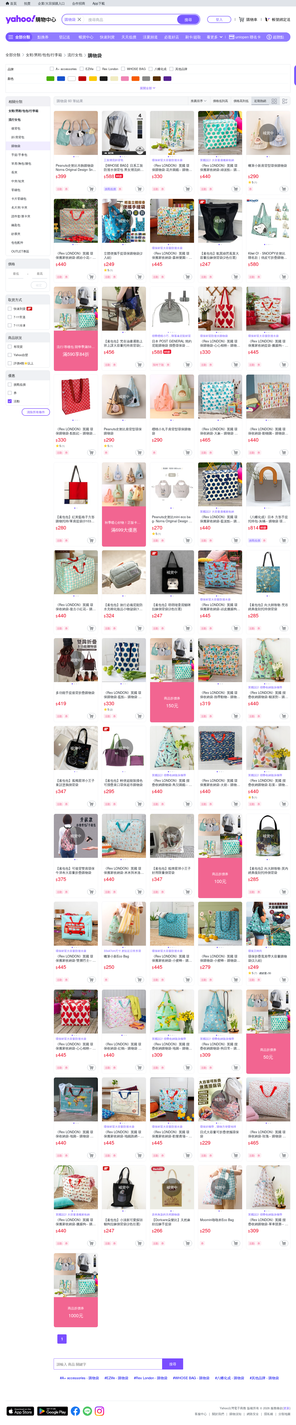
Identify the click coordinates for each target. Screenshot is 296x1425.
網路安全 (253, 1414)
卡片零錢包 (18, 198)
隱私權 (268, 1414)
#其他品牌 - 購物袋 (264, 1377)
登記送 (64, 37)
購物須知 (235, 1414)
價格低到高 (220, 100)
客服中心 (201, 1414)
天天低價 (128, 37)
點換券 (43, 37)
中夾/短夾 (17, 181)
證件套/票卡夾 (20, 216)
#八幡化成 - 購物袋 (229, 1377)
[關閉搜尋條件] (79, 19)
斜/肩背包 (17, 137)
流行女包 (15, 119)
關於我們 (218, 1414)
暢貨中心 (86, 37)
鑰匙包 (15, 225)
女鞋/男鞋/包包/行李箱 (23, 110)
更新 (287, 1408)
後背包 (15, 128)
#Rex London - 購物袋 (150, 1377)
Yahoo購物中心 (31, 19)
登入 (219, 19)
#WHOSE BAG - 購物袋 (191, 1377)
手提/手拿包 (19, 154)
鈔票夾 (15, 233)
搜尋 (172, 1363)
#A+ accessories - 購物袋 (79, 1377)
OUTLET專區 (20, 251)
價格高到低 (241, 100)
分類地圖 (284, 1414)
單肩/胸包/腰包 (21, 163)
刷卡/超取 (193, 37)
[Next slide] (95, 133)
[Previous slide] (57, 133)
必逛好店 (171, 37)
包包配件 (17, 242)
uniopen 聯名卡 (248, 37)
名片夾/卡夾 (19, 207)
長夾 (14, 172)
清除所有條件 (36, 412)
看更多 (212, 37)
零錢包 (15, 190)
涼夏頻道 (150, 37)
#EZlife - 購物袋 (116, 1377)
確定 (39, 285)
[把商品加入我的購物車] (91, 189)
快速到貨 (107, 37)
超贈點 (278, 37)
